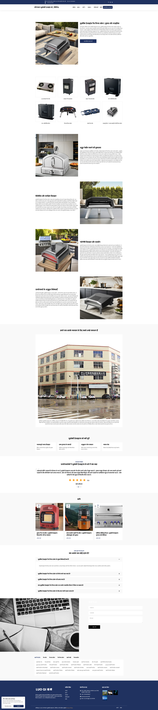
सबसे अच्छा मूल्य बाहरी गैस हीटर (83, 670)
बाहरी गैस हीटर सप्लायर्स (66, 667)
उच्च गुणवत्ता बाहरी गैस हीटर (97, 670)
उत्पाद (78, 7)
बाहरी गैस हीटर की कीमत (79, 667)
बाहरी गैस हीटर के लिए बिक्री (41, 667)
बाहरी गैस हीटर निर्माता (64, 664)
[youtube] (110, 2)
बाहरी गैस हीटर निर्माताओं (76, 664)
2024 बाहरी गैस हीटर (90, 667)
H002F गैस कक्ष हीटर (68, 98)
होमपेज (74, 7)
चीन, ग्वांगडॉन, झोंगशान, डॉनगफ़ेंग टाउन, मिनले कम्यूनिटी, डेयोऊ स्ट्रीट (56, 1)
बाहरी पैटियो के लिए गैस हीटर (106, 662)
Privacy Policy (69, 707)
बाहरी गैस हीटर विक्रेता (110, 670)
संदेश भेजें (94, 627)
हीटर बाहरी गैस (56, 662)
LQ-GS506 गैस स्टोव (45, 98)
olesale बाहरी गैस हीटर (110, 664)
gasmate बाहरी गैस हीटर (41, 664)
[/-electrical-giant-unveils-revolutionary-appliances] (115, 692)
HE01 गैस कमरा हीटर (90, 98)
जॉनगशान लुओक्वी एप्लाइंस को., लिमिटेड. (44, 7)
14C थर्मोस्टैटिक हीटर (45, 123)
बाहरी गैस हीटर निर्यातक (57, 670)
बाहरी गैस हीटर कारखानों (114, 667)
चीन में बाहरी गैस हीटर (98, 664)
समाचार (89, 7)
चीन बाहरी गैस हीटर (53, 664)
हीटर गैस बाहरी (95, 662)
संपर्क (101, 7)
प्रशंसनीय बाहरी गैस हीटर (54, 673)
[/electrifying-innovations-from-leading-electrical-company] (105, 698)
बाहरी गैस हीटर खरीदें (87, 664)
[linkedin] (112, 2)
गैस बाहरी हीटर (48, 662)
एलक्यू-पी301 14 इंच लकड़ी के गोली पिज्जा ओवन (112, 123)
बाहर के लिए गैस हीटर (66, 662)
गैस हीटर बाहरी (76, 662)
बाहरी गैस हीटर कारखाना (102, 667)
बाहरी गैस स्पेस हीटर (85, 662)
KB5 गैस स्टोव (90, 123)
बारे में (84, 7)
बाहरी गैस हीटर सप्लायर (54, 667)
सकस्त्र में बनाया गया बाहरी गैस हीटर (43, 670)
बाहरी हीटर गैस (39, 662)
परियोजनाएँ (96, 7)
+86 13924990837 (72, 1)
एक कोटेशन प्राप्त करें (88, 41)
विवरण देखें (46, 87)
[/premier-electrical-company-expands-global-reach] (110, 692)
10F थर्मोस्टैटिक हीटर (112, 98)
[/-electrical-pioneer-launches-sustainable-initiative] (105, 692)
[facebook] (108, 2)
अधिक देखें (39, 538)
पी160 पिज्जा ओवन (68, 123)
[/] (44, 689)
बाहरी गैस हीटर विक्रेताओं (41, 673)
